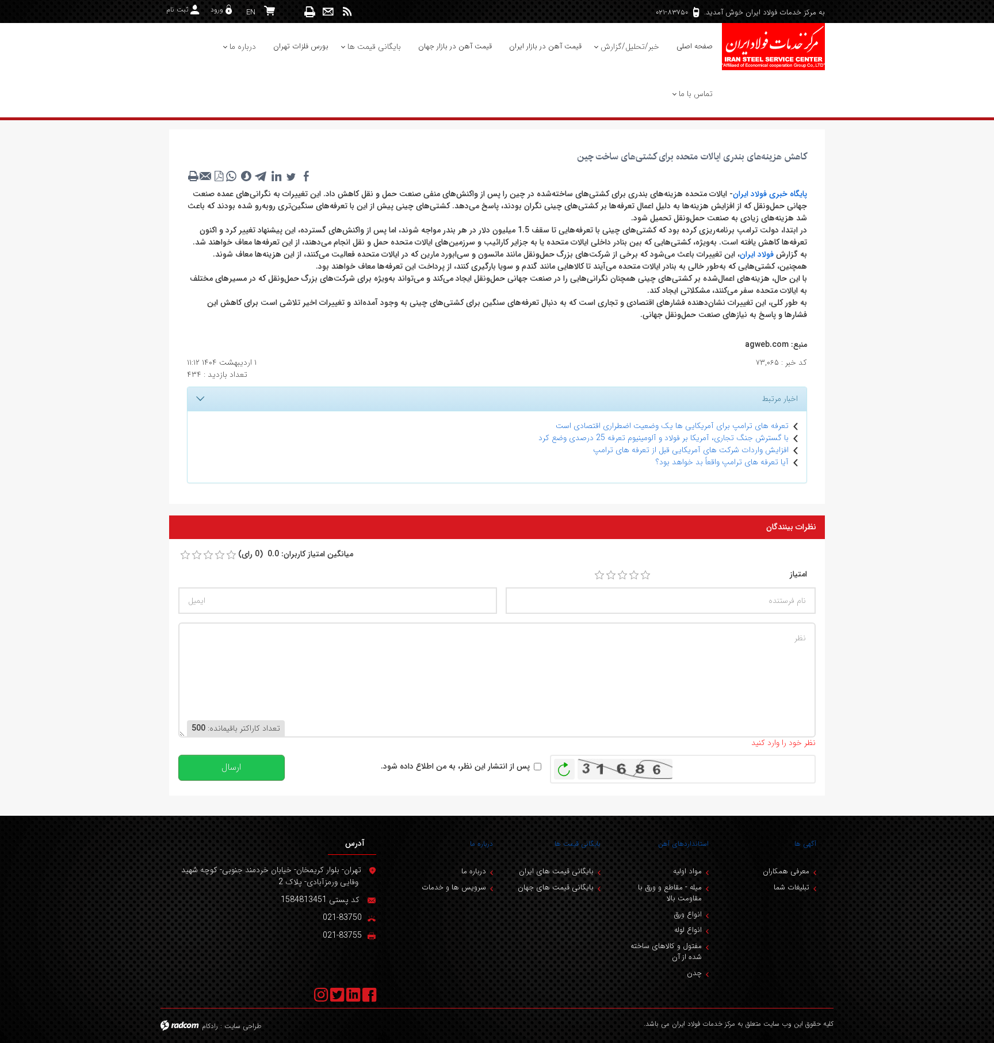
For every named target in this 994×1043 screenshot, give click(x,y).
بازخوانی (564, 766)
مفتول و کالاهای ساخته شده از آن (666, 952)
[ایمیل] (328, 12)
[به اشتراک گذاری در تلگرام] (261, 176)
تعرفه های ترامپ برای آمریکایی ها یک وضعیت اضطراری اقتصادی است (672, 425)
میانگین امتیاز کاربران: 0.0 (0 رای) (295, 554)
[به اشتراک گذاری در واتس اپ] (231, 176)
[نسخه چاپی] (310, 11)
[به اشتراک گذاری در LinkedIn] (276, 176)
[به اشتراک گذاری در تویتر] (291, 176)
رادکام (210, 1026)
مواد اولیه (687, 871)
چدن (694, 973)
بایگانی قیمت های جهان (556, 887)
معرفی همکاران (786, 871)
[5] (645, 575)
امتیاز (798, 574)
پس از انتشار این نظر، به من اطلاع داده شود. (455, 767)
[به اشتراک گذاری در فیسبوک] (306, 176)
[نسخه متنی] (193, 176)
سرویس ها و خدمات (454, 887)
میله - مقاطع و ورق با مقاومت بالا (670, 893)
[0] (185, 555)
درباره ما (481, 843)
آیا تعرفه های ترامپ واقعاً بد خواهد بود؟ (722, 462)
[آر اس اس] (347, 12)
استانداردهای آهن (683, 843)
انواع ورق (688, 914)
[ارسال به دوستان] (206, 176)
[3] (622, 575)
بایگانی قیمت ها (578, 843)
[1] (599, 575)
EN (250, 12)
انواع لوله (688, 930)
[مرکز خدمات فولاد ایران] (773, 46)
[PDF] (218, 176)
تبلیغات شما (791, 887)
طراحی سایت (243, 1026)
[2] (611, 575)
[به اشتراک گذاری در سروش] (246, 176)
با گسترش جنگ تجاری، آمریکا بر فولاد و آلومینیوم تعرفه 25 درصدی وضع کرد (663, 437)
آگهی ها (805, 843)
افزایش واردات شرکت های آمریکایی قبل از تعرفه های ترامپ (691, 450)
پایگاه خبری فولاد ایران (770, 194)
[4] (634, 575)
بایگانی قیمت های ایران (556, 871)
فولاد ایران (757, 254)
